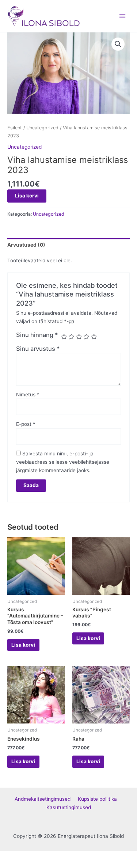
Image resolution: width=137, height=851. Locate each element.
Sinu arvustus (38, 348)
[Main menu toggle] (122, 16)
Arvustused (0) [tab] (26, 245)
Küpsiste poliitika (100, 799)
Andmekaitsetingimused (46, 799)
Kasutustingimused (68, 807)
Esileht (14, 127)
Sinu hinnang (37, 334)
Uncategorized (42, 127)
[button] (118, 44)
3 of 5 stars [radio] (79, 337)
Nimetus (27, 394)
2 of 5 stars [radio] (71, 337)
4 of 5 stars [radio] (86, 337)
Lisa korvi (27, 196)
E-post (25, 424)
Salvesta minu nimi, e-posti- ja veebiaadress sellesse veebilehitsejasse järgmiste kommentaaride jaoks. (62, 462)
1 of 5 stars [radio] (64, 337)
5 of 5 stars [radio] (94, 337)
